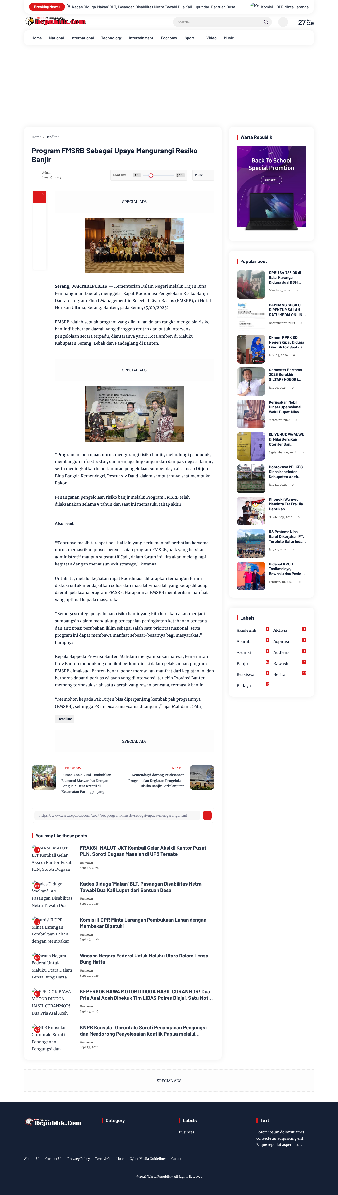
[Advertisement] (169, 89)
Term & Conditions (110, 1159)
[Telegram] (39, 236)
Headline (52, 137)
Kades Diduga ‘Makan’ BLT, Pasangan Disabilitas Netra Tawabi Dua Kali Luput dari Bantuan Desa (85, 6)
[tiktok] (303, 1159)
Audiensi (289, 652)
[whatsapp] (39, 249)
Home (37, 37)
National (56, 37)
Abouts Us (32, 1159)
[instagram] (295, 1159)
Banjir (253, 663)
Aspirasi (289, 641)
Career (176, 1159)
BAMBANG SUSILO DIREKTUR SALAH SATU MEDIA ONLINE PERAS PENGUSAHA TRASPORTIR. (287, 310)
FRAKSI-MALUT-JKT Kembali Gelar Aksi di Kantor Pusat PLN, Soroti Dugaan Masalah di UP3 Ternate (143, 851)
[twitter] (288, 1159)
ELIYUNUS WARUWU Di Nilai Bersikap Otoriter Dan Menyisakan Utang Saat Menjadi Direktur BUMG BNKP (287, 439)
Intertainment (141, 37)
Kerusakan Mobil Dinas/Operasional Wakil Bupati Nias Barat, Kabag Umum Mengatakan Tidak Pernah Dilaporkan (286, 407)
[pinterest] (39, 263)
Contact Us (53, 1159)
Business (186, 1132)
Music (229, 37)
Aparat (252, 641)
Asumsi (252, 652)
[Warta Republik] (55, 24)
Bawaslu (289, 663)
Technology (111, 37)
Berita (289, 674)
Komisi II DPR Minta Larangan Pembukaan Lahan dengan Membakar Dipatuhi (258, 6)
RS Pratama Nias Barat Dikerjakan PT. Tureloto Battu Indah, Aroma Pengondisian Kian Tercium (287, 536)
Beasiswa (252, 674)
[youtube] (311, 1159)
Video (211, 37)
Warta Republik (158, 1176)
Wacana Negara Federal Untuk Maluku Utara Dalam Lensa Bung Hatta (144, 958)
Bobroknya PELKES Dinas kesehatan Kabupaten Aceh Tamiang (286, 471)
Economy (169, 37)
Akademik (252, 630)
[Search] (265, 22)
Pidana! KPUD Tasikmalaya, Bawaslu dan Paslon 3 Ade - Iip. (286, 569)
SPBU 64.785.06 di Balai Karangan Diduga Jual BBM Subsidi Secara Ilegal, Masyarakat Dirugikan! (287, 277)
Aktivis (289, 630)
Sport (189, 37)
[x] (39, 223)
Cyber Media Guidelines (148, 1159)
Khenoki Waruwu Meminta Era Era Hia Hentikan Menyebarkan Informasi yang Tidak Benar (287, 504)
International (82, 37)
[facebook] (39, 209)
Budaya (253, 685)
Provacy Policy (78, 1159)
